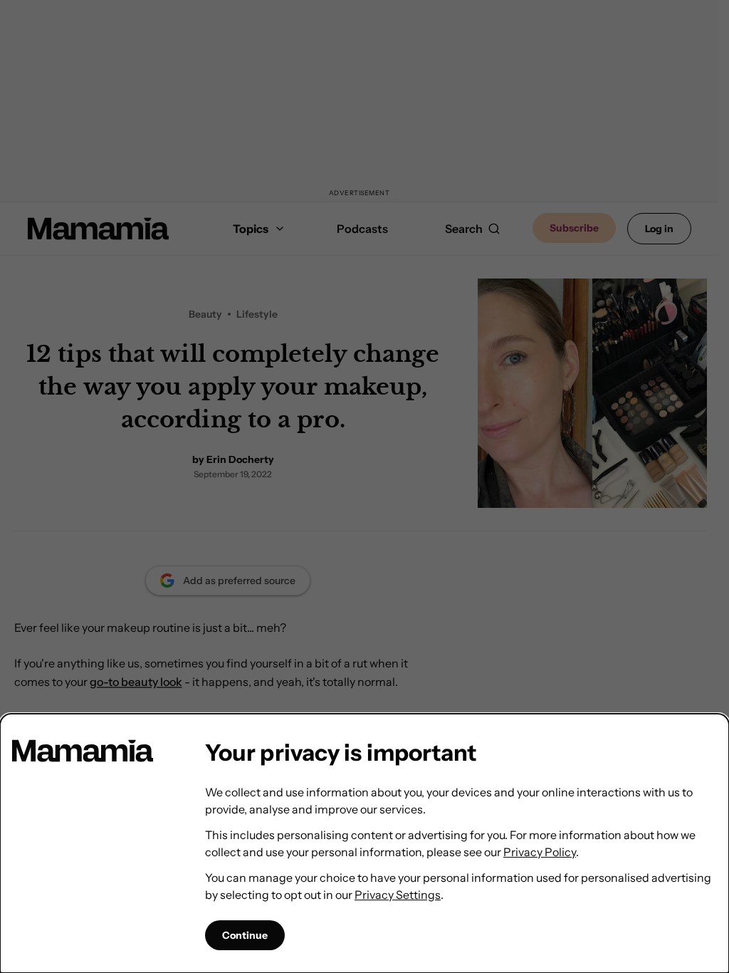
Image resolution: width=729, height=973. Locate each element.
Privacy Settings (398, 895)
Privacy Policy (539, 852)
